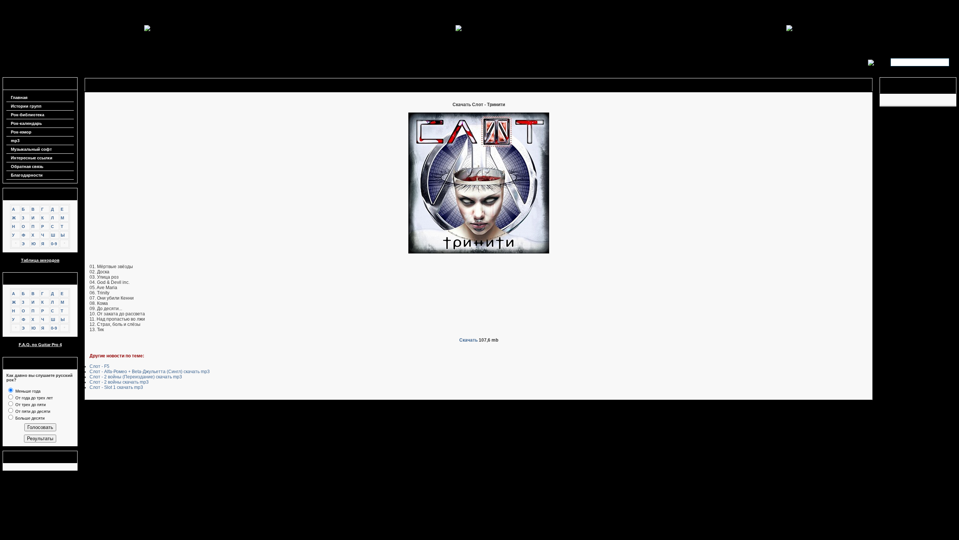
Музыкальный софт (31, 149)
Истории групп (26, 106)
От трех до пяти (30, 404)
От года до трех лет (33, 398)
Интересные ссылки (31, 158)
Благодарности (27, 175)
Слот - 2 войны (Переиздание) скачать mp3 (136, 377)
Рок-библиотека (27, 114)
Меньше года (27, 391)
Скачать (468, 340)
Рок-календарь (26, 123)
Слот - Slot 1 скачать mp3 (116, 387)
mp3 (15, 140)
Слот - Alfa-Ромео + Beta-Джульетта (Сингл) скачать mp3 (150, 371)
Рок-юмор (21, 132)
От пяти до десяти (32, 411)
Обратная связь (27, 166)
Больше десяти (29, 418)
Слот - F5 (99, 366)
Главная (19, 97)
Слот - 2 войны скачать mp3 (119, 382)
